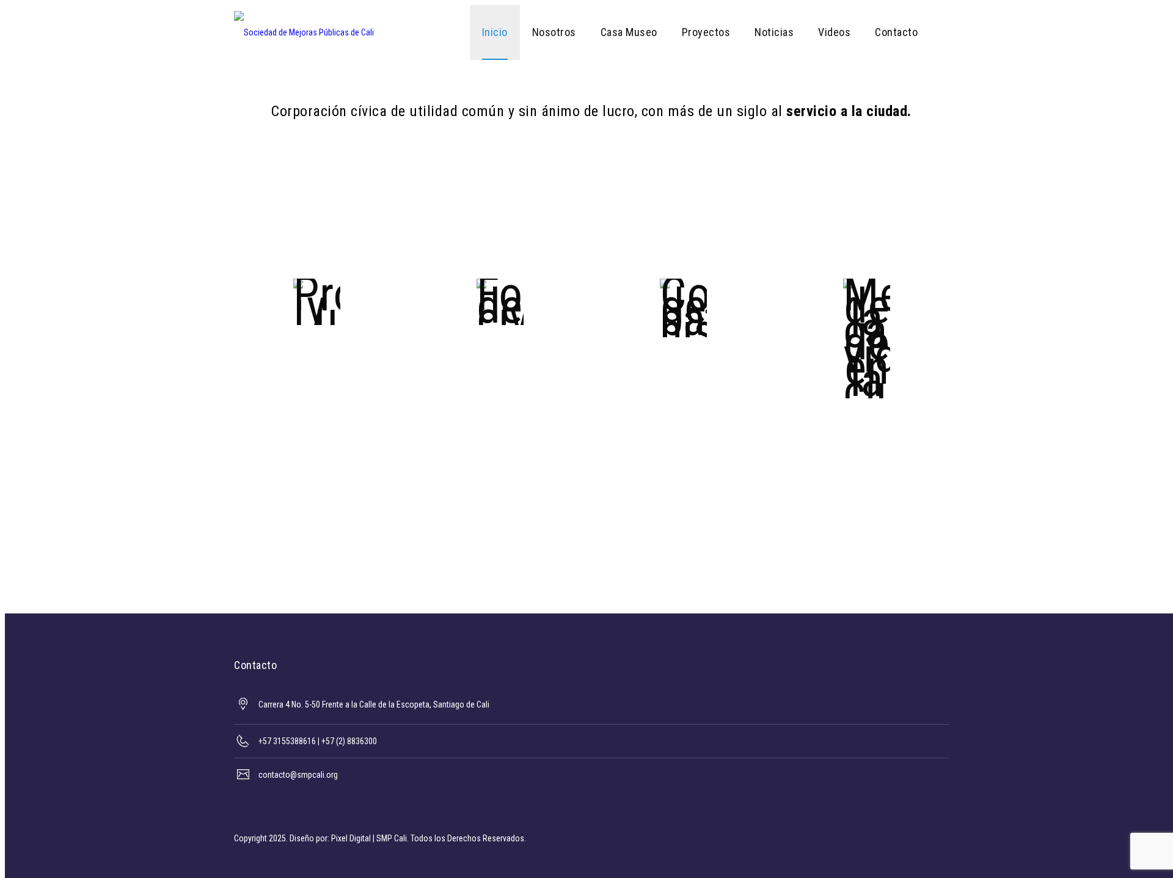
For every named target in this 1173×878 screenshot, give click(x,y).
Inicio (495, 32)
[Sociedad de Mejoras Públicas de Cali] (304, 32)
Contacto (896, 32)
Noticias (774, 32)
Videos (834, 32)
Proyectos (706, 32)
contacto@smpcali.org (298, 775)
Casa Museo (629, 32)
